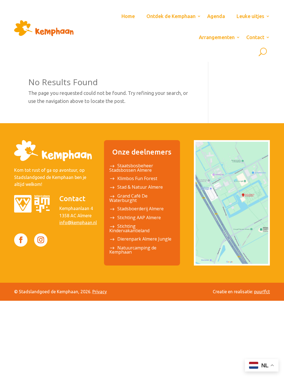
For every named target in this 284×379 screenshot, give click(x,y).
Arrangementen (217, 37)
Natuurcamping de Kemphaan (132, 250)
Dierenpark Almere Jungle (144, 239)
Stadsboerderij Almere (140, 209)
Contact (255, 37)
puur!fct (262, 291)
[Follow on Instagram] (40, 240)
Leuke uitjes (250, 16)
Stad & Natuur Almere (140, 187)
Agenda (216, 16)
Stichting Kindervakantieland (129, 229)
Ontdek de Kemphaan (171, 16)
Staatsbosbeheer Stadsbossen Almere (131, 168)
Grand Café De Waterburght (128, 198)
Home (128, 16)
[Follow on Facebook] (20, 240)
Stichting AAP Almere (139, 218)
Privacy (99, 291)
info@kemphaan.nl (78, 222)
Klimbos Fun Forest (137, 178)
